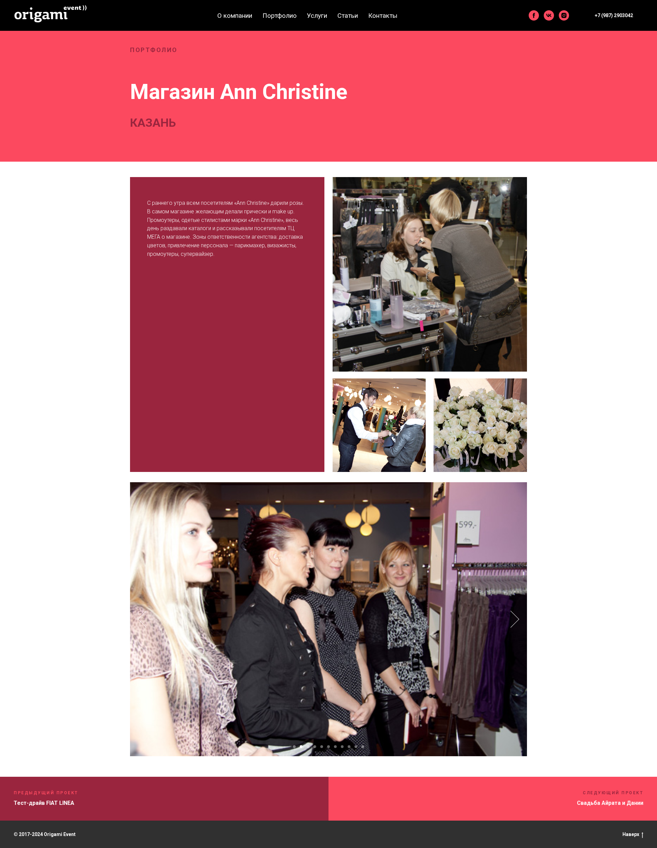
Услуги (317, 16)
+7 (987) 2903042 (614, 15)
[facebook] (534, 15)
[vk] (549, 15)
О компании (234, 16)
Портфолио (279, 16)
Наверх (630, 834)
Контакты (382, 16)
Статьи (347, 16)
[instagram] (564, 15)
